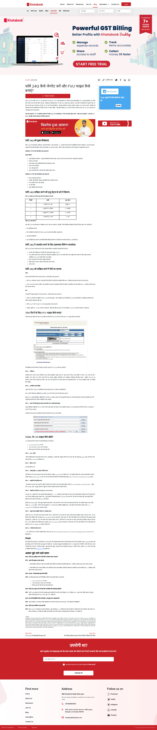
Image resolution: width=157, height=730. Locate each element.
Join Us (88, 4)
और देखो (83, 11)
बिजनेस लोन (66, 11)
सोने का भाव (34, 11)
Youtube (113, 715)
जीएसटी (41, 11)
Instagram (114, 705)
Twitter (112, 699)
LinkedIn (113, 710)
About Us (70, 4)
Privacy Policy (22, 727)
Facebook (114, 694)
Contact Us (115, 4)
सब (28, 11)
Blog (95, 4)
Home (62, 4)
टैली (60, 11)
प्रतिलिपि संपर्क (107, 79)
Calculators (103, 4)
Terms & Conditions (7, 727)
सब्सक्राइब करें (78, 673)
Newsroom (80, 4)
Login (126, 4)
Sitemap (34, 727)
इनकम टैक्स (54, 11)
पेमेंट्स (46, 11)
